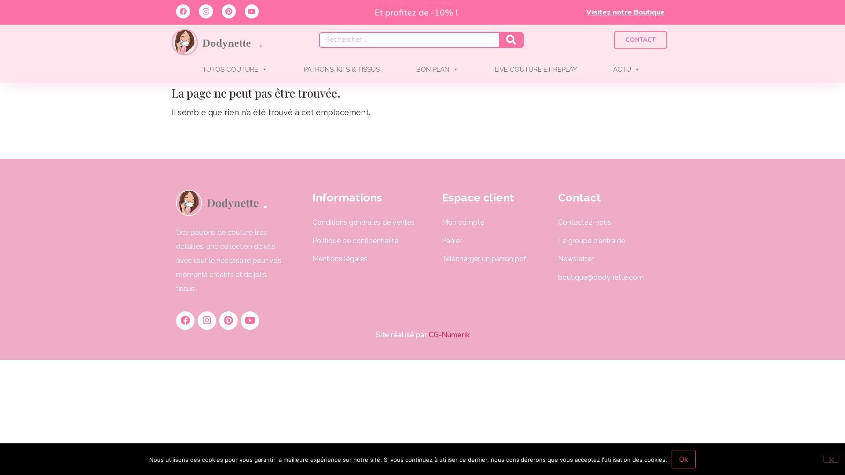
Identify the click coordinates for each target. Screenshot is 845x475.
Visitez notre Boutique (625, 12)
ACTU (622, 69)
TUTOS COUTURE (230, 69)
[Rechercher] (511, 40)
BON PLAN (432, 69)
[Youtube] (252, 11)
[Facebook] (183, 11)
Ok (683, 459)
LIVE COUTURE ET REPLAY (536, 69)
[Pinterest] (229, 11)
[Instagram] (206, 11)
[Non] (830, 459)
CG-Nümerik (448, 335)
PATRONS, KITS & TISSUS (342, 69)
